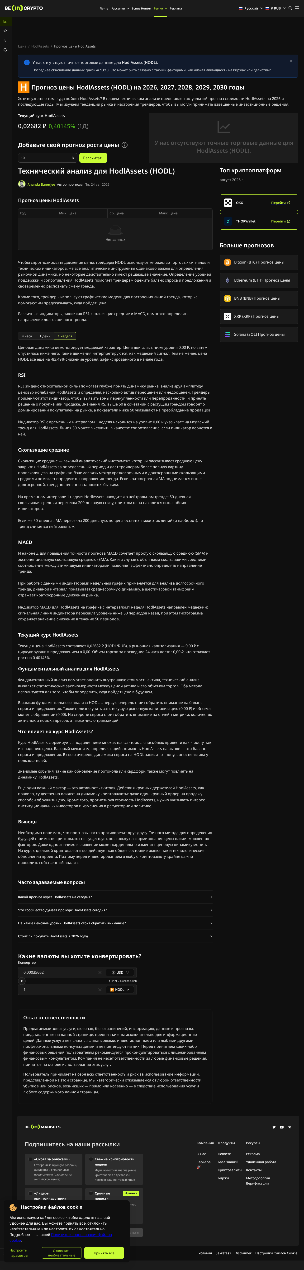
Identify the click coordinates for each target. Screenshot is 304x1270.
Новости (224, 1154)
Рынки (158, 8)
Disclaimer (243, 1253)
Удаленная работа (261, 1162)
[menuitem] (6, 21)
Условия (205, 1253)
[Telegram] (289, 1127)
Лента (104, 8)
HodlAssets (40, 46)
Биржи (223, 1178)
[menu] (6, 36)
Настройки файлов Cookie (276, 1253)
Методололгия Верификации (258, 1180)
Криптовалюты (230, 1170)
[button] (115, 897)
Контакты (254, 1170)
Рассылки (118, 8)
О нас (201, 1154)
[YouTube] (281, 1127)
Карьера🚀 (204, 1164)
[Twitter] (274, 1127)
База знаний (228, 1162)
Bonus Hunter (141, 8)
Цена (22, 46)
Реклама (176, 8)
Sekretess (223, 1253)
